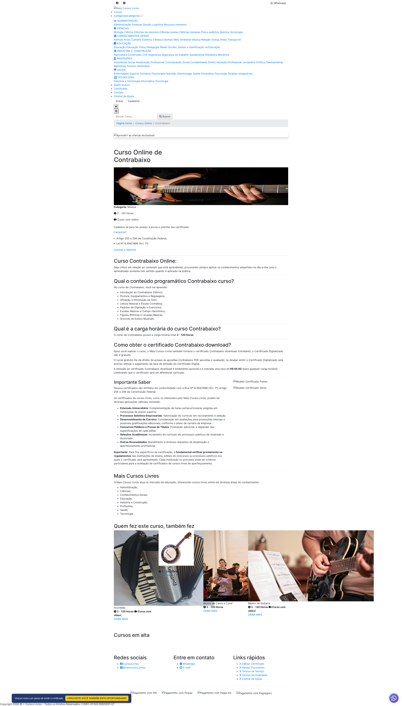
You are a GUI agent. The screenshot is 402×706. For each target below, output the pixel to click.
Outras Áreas (219, 39)
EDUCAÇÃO (123, 43)
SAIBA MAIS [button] (121, 619)
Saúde (196, 73)
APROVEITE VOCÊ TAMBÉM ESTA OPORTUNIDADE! (97, 698)
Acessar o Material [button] (125, 249)
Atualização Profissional (150, 62)
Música (196, 39)
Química (224, 32)
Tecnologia (161, 81)
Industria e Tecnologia (127, 81)
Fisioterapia (158, 73)
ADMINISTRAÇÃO (127, 20)
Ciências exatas (169, 32)
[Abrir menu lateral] (116, 111)
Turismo (131, 66)
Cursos (118, 12)
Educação (120, 47)
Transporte (234, 39)
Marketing (120, 66)
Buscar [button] (166, 116)
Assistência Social (124, 62)
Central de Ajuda (124, 96)
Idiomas (168, 39)
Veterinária (143, 66)
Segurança (154, 54)
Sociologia (236, 32)
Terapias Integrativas (240, 73)
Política (260, 62)
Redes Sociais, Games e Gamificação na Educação (190, 47)
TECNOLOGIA (125, 77)
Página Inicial (124, 123)
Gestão (147, 24)
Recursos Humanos (175, 24)
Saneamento (197, 54)
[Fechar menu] (116, 106)
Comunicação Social (177, 62)
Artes (127, 39)
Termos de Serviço (252, 671)
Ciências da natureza (146, 32)
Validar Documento (253, 667)
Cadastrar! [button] (120, 232)
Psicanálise (207, 73)
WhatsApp (188, 663)
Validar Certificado (252, 663)
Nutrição (171, 73)
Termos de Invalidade (254, 675)
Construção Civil (137, 54)
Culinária (136, 39)
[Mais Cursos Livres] (126, 7)
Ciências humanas (189, 32)
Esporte (134, 73)
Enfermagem (121, 73)
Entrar (119, 101)
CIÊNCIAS (122, 28)
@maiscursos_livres (133, 667)
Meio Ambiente (182, 39)
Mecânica (223, 54)
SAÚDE (121, 69)
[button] (117, 3)
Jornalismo (248, 62)
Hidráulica (211, 54)
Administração (122, 24)
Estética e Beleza (152, 39)
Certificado (120, 88)
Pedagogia (153, 47)
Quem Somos (122, 84)
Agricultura (120, 54)
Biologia (118, 32)
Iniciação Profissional (229, 62)
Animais (118, 39)
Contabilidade (198, 62)
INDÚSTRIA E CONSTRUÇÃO (133, 50)
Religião (206, 39)
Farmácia (145, 73)
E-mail (186, 667)
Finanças (137, 24)
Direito (212, 62)
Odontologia (184, 73)
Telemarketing (274, 62)
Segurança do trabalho (175, 54)
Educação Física (136, 47)
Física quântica (210, 32)
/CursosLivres (130, 663)
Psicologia (221, 73)
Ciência (128, 32)
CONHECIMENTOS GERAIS (132, 35)
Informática (147, 81)
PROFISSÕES (124, 58)
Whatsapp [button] (280, 3)
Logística (157, 24)
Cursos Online (143, 123)
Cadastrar (134, 101)
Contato (119, 92)
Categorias (120, 15)
